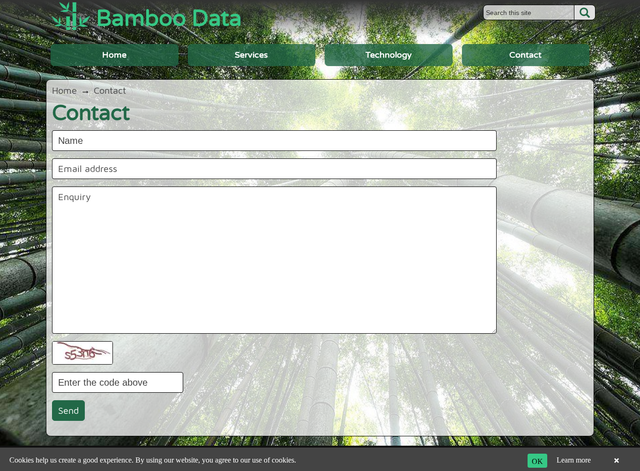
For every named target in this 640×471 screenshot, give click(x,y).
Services (251, 55)
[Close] (616, 460)
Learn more (574, 460)
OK (537, 461)
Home (114, 55)
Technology (388, 55)
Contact (525, 55)
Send (68, 410)
